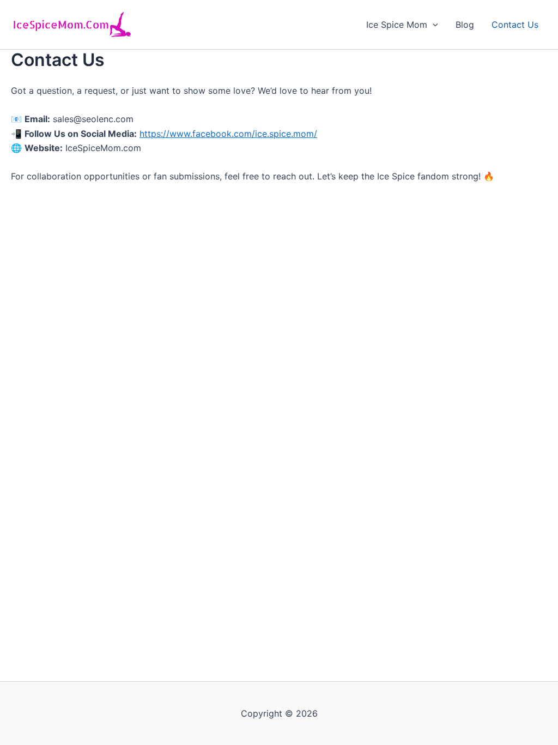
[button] (432, 24)
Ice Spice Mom (396, 24)
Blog (465, 24)
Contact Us (515, 24)
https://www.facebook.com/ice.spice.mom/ (228, 133)
